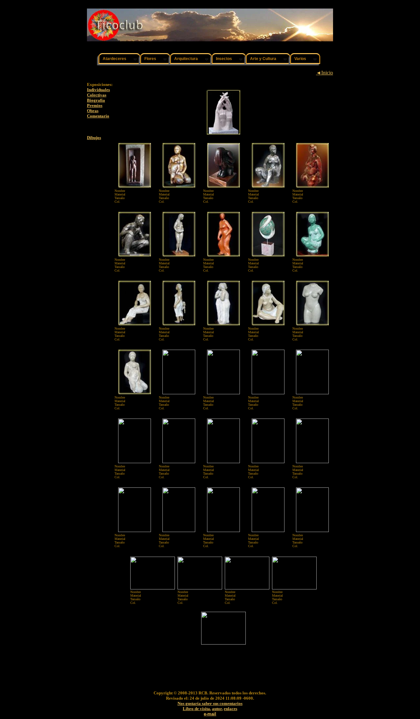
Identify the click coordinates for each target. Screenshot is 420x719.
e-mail (210, 713)
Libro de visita (196, 708)
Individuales (98, 89)
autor (217, 708)
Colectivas (96, 94)
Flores (150, 58)
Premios (94, 105)
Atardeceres (114, 58)
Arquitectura (186, 58)
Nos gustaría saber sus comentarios (210, 703)
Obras (92, 110)
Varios (300, 58)
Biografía (96, 100)
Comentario (98, 115)
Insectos (224, 58)
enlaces (230, 708)
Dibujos (94, 137)
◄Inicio (324, 72)
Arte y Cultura (263, 58)
